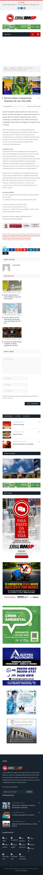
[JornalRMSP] (21, 17)
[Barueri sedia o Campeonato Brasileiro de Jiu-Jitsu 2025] (21, 85)
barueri (5, 235)
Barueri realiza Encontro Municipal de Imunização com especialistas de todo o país (12, 320)
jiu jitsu (10, 238)
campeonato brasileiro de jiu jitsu (20, 235)
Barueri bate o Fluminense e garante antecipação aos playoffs (23, 806)
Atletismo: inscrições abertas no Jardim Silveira (24, 825)
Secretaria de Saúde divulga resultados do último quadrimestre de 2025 (12, 343)
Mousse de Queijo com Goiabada (23, 444)
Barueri (29, 106)
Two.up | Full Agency (21, 870)
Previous (5, 469)
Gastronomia (8, 416)
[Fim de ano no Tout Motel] (21, 469)
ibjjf (4, 238)
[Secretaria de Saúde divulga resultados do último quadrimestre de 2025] (12, 333)
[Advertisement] (21, 51)
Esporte (34, 106)
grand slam (35, 235)
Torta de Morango (18, 424)
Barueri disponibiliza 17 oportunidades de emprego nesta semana (22, 4)
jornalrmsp (7, 106)
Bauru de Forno (17, 434)
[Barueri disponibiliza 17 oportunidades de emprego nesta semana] (12, 286)
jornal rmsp (17, 238)
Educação (26, 416)
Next (38, 469)
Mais (39, 106)
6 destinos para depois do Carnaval (23, 815)
